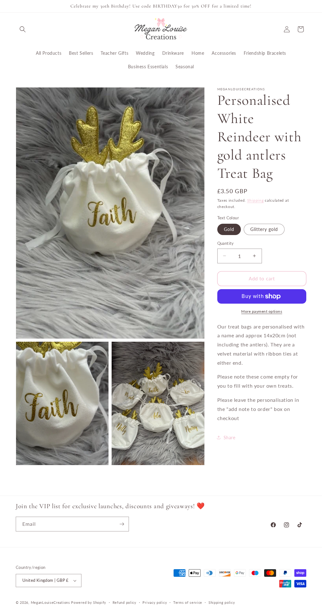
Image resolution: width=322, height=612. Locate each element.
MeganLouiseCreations (50, 602)
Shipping (255, 200)
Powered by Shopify (88, 602)
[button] (23, 29)
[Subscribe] (122, 524)
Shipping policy (221, 602)
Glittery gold (264, 229)
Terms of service (187, 602)
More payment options (261, 311)
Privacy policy (154, 602)
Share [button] (230, 437)
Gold (229, 229)
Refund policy (124, 602)
